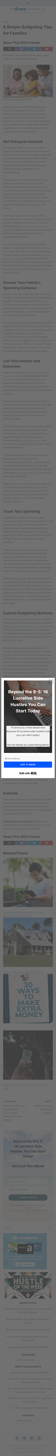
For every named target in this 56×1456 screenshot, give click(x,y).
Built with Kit (28, 773)
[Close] (51, 681)
